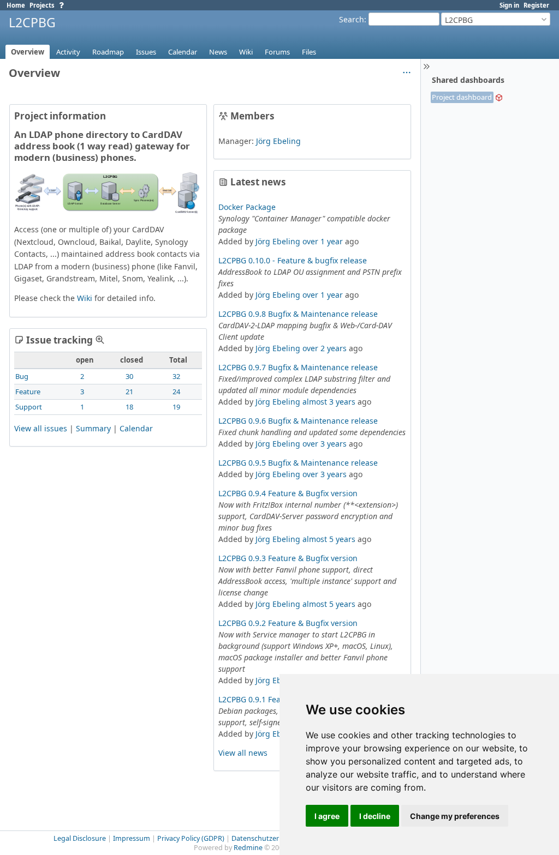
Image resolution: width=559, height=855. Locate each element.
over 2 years (324, 348)
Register (536, 5)
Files (309, 52)
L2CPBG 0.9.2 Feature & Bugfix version (288, 623)
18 (129, 407)
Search (351, 19)
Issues (146, 52)
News (218, 52)
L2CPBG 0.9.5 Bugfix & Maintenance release (298, 462)
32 (176, 376)
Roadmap (108, 52)
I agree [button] (327, 816)
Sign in (509, 5)
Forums (277, 52)
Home (16, 5)
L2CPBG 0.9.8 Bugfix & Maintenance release (298, 314)
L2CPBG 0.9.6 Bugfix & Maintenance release (298, 421)
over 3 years (324, 443)
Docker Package (247, 207)
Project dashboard (462, 97)
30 (129, 376)
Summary (93, 428)
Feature (27, 391)
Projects (42, 5)
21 (129, 391)
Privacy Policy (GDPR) (190, 838)
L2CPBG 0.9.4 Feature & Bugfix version (288, 493)
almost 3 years (328, 401)
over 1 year (322, 241)
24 (176, 391)
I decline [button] (374, 816)
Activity (68, 52)
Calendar (182, 52)
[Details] (100, 340)
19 (176, 407)
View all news (242, 753)
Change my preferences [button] (454, 816)
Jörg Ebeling (278, 141)
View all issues (40, 428)
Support (28, 407)
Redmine (248, 847)
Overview (27, 52)
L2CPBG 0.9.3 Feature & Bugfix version (288, 558)
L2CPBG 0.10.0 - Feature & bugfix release (292, 260)
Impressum (131, 838)
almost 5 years (328, 539)
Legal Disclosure (79, 838)
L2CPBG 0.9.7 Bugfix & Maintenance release (298, 367)
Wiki (246, 52)
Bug (21, 376)
